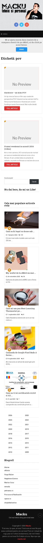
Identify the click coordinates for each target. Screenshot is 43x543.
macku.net (22, 539)
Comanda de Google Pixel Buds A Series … (21, 353)
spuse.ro (7, 499)
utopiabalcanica (10, 503)
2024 (10, 420)
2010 (10, 452)
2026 (10, 415)
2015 (27, 438)
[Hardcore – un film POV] (21, 78)
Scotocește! (8, 178)
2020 (10, 429)
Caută (34, 182)
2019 (27, 429)
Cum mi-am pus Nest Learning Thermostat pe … (20, 309)
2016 (10, 438)
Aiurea (6, 467)
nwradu (7, 487)
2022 (10, 425)
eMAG (21, 49)
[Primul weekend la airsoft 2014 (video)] (21, 132)
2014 (10, 443)
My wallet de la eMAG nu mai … (21, 273)
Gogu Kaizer (9, 474)
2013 (27, 443)
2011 (27, 447)
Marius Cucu (9, 483)
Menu (5, 34)
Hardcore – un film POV (15, 92)
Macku (21, 514)
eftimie (7, 470)
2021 (27, 425)
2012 (10, 447)
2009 (27, 452)
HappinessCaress (11, 478)
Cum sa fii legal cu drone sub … (20, 231)
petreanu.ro (8, 491)
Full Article (12, 108)
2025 (27, 415)
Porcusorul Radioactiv (13, 495)
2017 (27, 434)
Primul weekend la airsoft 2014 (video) (19, 147)
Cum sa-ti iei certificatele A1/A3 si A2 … (21, 394)
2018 (10, 434)
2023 (27, 420)
